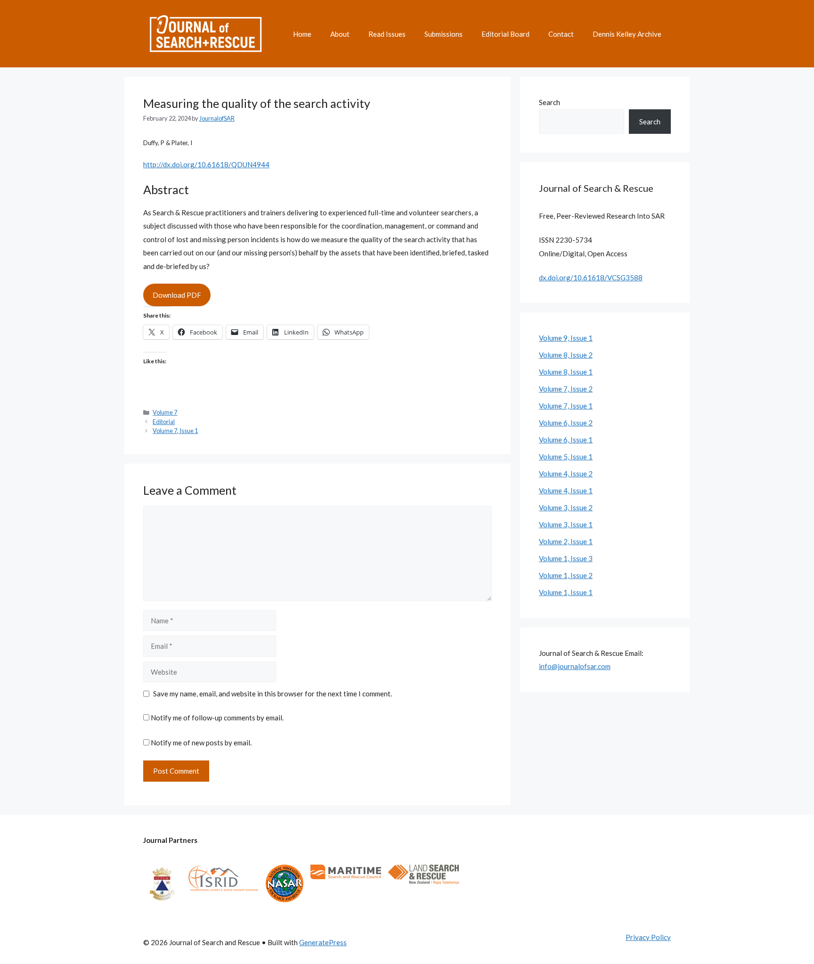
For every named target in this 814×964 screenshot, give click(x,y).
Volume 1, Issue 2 (566, 575)
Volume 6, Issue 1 (566, 439)
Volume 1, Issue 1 (566, 592)
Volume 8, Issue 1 (566, 372)
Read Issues (387, 34)
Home (302, 34)
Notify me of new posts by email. (201, 742)
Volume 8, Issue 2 (566, 355)
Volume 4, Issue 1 (566, 490)
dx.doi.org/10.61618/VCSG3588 (591, 277)
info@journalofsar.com (574, 666)
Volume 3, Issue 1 (566, 524)
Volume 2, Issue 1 (566, 541)
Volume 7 (165, 412)
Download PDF (177, 295)
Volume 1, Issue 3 (566, 558)
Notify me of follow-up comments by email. (217, 717)
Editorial (164, 421)
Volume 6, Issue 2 (566, 422)
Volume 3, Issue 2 (566, 507)
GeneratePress (323, 942)
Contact (561, 34)
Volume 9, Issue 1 (566, 338)
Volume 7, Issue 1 (175, 430)
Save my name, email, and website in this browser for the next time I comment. (272, 693)
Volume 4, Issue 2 (566, 473)
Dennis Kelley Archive (627, 34)
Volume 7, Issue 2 (566, 388)
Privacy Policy (648, 937)
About (340, 34)
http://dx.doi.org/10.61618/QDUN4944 (206, 164)
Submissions (443, 34)
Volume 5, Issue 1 (566, 456)
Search (549, 102)
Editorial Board (505, 34)
